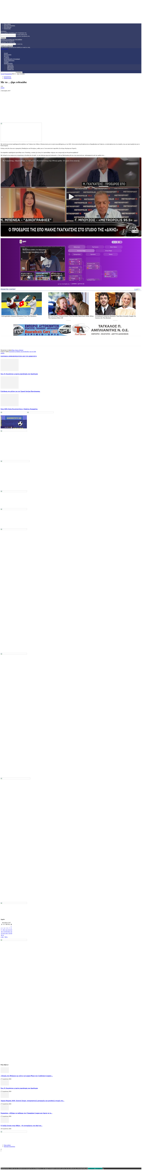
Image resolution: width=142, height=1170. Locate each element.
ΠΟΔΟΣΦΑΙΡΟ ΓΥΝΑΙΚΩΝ (12, 59)
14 (9, 929)
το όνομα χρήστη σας (21, 34)
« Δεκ (2, 937)
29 (11, 933)
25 (5, 933)
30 (1, 935)
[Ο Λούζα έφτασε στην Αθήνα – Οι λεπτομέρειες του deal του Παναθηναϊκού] (5, 1122)
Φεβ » (6, 937)
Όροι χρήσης (7, 24)
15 (11, 929)
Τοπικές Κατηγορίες (9, 60)
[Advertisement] (71, 103)
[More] (27, 118)
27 (8, 933)
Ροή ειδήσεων (7, 27)
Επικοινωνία (7, 28)
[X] (9, 118)
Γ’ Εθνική (6, 57)
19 (6, 931)
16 (1, 931)
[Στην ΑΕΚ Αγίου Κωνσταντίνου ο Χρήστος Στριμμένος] (10, 405)
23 (1, 933)
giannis (2, 87)
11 (4, 929)
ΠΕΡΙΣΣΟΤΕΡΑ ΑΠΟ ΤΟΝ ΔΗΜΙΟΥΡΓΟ (25, 356)
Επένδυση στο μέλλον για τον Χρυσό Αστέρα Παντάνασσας (20, 391)
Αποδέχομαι (91, 1168)
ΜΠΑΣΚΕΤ (10, 68)
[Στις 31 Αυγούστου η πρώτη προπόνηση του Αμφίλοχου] (10, 370)
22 (11, 931)
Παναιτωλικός (7, 54)
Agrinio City (10, 69)
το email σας (19, 44)
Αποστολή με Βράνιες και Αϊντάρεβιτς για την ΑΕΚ (22, 351)
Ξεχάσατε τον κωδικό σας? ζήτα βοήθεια (11, 39)
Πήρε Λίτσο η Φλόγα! (17, 350)
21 (9, 931)
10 (3, 929)
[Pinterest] (15, 118)
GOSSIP (6, 62)
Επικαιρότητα (8, 74)
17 (3, 931)
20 (8, 931)
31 (3, 935)
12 (6, 929)
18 (5, 931)
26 (6, 933)
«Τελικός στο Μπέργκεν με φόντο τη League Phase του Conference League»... (27, 1076)
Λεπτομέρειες (98, 1168)
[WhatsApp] (21, 118)
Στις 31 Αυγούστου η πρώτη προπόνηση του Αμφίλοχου (19, 374)
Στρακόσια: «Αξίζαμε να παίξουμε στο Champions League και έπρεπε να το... (26, 1113)
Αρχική (6, 53)
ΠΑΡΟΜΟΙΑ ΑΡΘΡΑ (7, 356)
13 (8, 929)
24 (3, 933)
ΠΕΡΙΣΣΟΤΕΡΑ (8, 63)
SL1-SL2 (6, 56)
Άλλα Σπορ (10, 65)
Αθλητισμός (10, 66)
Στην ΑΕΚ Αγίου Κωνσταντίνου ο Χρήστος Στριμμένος (19, 409)
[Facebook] (3, 118)
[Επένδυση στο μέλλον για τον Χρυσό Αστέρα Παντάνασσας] (10, 388)
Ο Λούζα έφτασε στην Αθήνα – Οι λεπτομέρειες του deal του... (21, 1125)
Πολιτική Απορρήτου (9, 25)
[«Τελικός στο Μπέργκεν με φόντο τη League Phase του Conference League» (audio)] (5, 1072)
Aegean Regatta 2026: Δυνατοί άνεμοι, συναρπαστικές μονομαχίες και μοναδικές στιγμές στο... (32, 1101)
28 (9, 933)
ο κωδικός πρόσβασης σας (23, 36)
